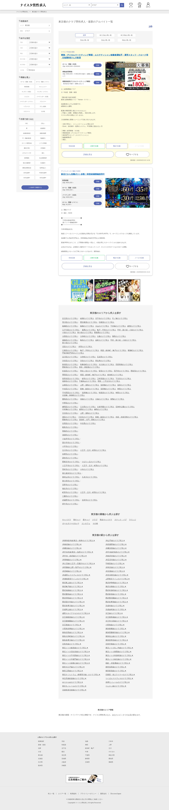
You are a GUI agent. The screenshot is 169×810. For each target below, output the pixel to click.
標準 (84, 35)
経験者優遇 (43, 133)
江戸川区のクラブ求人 (71, 330)
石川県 (40, 762)
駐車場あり (43, 168)
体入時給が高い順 (127, 35)
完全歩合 (32, 70)
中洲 (86, 752)
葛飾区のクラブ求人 (70, 340)
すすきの (112, 752)
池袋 (86, 741)
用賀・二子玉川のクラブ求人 (109, 381)
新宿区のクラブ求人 (70, 364)
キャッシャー (43, 86)
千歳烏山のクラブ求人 (87, 381)
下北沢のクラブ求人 (123, 379)
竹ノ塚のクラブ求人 (120, 318)
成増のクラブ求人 (134, 326)
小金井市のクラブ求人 (71, 439)
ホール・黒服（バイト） (43, 81)
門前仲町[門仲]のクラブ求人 (73, 353)
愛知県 (111, 758)
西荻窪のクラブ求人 (138, 371)
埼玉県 (64, 755)
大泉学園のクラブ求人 (105, 407)
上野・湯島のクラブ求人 (89, 385)
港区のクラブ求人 (69, 417)
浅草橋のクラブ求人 (108, 385)
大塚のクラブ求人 (102, 399)
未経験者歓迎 (26, 133)
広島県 (87, 762)
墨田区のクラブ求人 (70, 375)
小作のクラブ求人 (87, 469)
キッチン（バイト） (42, 91)
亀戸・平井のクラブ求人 (106, 330)
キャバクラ (66, 520)
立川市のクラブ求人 (70, 450)
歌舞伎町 (41, 741)
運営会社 (103, 794)
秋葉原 (64, 745)
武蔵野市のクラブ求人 (71, 500)
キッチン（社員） (27, 91)
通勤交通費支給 (26, 168)
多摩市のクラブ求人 (70, 454)
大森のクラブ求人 (104, 336)
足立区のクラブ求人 (70, 318)
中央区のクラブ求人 (70, 389)
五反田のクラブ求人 (105, 357)
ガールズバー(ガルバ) (70, 523)
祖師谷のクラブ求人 (70, 381)
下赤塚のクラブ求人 (118, 326)
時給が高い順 (126, 40)
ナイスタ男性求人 (22, 12)
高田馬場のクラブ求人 (124, 364)
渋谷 (63, 741)
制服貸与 (42, 138)
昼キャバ (86, 520)
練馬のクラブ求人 (101, 409)
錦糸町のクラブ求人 (115, 375)
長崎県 (111, 762)
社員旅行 (42, 163)
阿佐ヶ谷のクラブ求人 (88, 371)
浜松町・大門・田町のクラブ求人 (92, 420)
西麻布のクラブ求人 (70, 420)
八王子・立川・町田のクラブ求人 (93, 450)
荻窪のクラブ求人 (106, 371)
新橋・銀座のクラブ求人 (89, 389)
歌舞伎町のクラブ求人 (88, 364)
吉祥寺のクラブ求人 (89, 500)
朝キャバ (76, 520)
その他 (95, 523)
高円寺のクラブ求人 (121, 371)
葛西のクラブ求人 (89, 330)
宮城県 (64, 758)
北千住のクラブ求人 (103, 318)
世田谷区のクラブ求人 (71, 379)
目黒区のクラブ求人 (70, 423)
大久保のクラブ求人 (106, 364)
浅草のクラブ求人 (124, 385)
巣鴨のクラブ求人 (117, 399)
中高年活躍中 (43, 172)
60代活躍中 (43, 177)
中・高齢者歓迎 (26, 138)
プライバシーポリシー (88, 794)
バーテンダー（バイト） (27, 101)
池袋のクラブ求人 (87, 399)
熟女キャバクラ (106, 520)
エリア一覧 (62, 794)
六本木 (111, 741)
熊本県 (40, 765)
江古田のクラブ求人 (88, 407)
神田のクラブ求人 (124, 389)
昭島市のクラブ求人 (70, 427)
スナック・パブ (120, 520)
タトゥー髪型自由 (27, 143)
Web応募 (72, 146)
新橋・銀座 (42, 745)
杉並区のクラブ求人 (70, 371)
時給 (80, 203)
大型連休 (42, 148)
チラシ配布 (43, 106)
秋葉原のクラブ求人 (106, 393)
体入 (26, 123)
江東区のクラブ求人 (70, 350)
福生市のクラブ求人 (70, 489)
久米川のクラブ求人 (89, 477)
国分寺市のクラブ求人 (71, 443)
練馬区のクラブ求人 (70, 407)
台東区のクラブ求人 (70, 385)
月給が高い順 (84, 40)
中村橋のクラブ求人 (70, 409)
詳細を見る (87, 154)
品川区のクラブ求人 (70, 357)
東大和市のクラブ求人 (71, 481)
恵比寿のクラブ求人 (103, 361)
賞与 (43, 153)
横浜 (63, 752)
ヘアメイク (27, 106)
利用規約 (73, 794)
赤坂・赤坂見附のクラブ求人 (127, 417)
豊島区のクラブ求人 (70, 399)
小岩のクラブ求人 (69, 332)
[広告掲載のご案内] (84, 779)
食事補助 (26, 158)
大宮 (39, 752)
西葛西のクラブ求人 (102, 332)
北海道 (40, 758)
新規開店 (42, 128)
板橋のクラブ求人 (87, 326)
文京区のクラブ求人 (70, 413)
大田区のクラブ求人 (70, 336)
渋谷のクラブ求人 (87, 361)
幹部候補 (26, 86)
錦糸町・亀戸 (89, 748)
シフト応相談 (43, 143)
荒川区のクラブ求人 (70, 322)
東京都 (40, 755)
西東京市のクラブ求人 (71, 462)
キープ (131, 5)
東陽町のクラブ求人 (135, 350)
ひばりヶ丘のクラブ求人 (91, 462)
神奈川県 (112, 755)
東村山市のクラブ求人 (71, 477)
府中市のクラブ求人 (70, 504)
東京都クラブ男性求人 (39, 12)
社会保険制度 (43, 158)
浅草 (39, 748)
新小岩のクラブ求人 (85, 332)
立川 (110, 748)
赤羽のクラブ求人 (85, 347)
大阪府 (64, 762)
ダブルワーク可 (26, 153)
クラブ (94, 520)
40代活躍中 (27, 172)
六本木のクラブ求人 (86, 417)
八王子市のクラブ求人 (71, 466)
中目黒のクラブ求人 (88, 423)
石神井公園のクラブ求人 (125, 407)
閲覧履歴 (139, 5)
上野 (110, 745)
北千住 (64, 748)
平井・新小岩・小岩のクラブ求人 (130, 330)
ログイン (148, 5)
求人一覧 (51, 794)
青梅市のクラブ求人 (70, 431)
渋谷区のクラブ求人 (70, 361)
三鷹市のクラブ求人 (70, 496)
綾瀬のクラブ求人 (87, 318)
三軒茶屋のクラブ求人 (105, 379)
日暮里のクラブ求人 (106, 322)
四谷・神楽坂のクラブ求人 (89, 367)
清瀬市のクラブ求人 (70, 435)
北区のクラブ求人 (69, 347)
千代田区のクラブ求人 (71, 393)
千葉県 (87, 755)
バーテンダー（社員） (43, 96)
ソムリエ (26, 96)
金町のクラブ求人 (102, 340)
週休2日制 (27, 148)
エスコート (27, 111)
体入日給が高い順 (105, 35)
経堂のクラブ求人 (89, 379)
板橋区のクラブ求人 (70, 326)
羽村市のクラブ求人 (70, 469)
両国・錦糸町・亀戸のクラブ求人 (113, 350)
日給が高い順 (105, 40)
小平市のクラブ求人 (70, 446)
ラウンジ (132, 520)
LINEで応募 (94, 146)
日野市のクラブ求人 (70, 485)
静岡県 (87, 758)
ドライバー (43, 101)
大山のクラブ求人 (102, 326)
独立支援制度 (26, 163)
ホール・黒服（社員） (27, 81)
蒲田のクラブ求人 (119, 336)
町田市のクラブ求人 (70, 492)
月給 (80, 65)
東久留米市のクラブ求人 (71, 473)
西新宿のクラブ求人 (70, 367)
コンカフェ (86, 523)
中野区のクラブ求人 (70, 403)
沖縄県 (64, 765)
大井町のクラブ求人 (88, 336)
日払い (43, 123)
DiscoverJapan (115, 794)
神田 (86, 745)
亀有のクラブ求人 (87, 340)
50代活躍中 (27, 177)
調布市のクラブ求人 (70, 458)
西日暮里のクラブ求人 (88, 322)
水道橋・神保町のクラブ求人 (73, 395)
